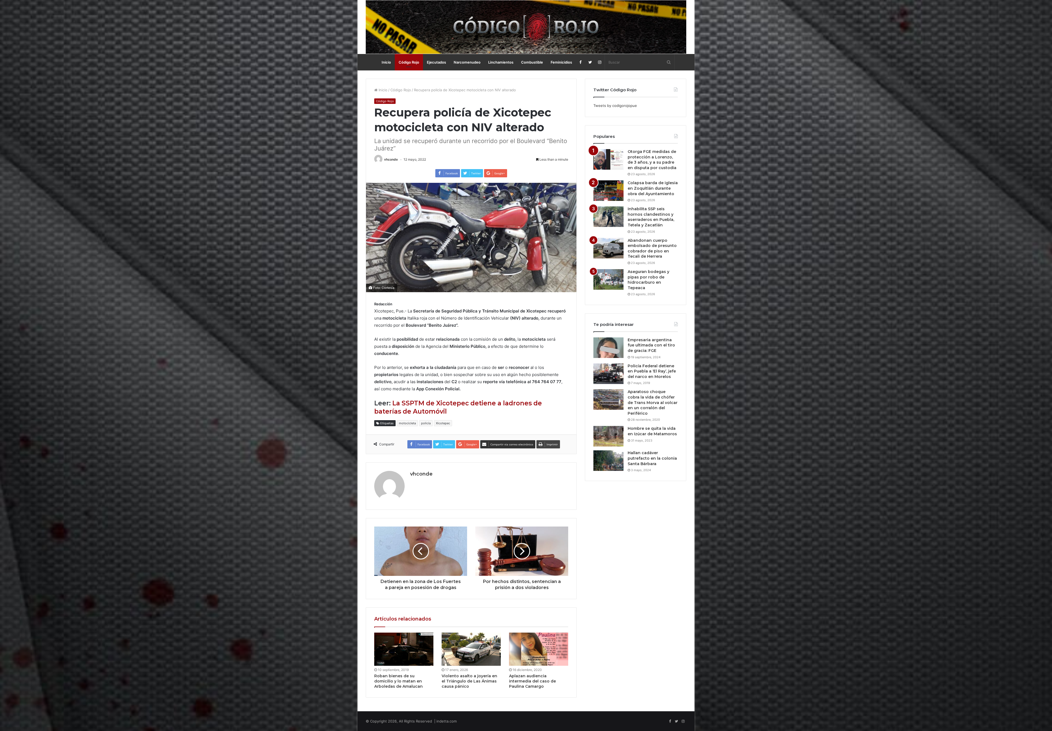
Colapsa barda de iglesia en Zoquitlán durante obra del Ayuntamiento (653, 188)
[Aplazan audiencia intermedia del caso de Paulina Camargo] (538, 649)
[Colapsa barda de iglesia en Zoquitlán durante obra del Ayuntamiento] (608, 190)
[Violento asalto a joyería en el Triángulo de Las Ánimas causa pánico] (471, 649)
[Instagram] (600, 62)
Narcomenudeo (467, 62)
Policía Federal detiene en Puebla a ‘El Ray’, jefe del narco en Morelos (652, 371)
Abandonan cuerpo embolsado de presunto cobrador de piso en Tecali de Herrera (652, 248)
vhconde (391, 159)
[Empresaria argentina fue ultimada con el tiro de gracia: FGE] (608, 347)
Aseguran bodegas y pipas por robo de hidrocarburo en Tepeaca (648, 279)
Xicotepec (443, 423)
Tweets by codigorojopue (615, 105)
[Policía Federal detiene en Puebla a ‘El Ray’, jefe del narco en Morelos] (608, 373)
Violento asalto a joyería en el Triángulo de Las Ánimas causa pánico (469, 681)
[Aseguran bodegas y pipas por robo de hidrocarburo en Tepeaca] (608, 279)
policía (426, 423)
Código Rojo (409, 62)
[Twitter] (590, 62)
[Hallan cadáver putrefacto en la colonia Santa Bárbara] (608, 460)
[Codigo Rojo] (526, 27)
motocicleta (407, 423)
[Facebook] (580, 62)
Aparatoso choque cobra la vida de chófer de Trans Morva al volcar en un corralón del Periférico (652, 402)
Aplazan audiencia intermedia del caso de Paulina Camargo (532, 681)
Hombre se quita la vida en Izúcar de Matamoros (652, 431)
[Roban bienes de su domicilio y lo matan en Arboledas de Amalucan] (403, 649)
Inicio (386, 62)
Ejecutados (436, 62)
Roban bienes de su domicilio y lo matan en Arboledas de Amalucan (398, 681)
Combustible (532, 62)
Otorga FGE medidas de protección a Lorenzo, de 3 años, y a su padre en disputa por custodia (652, 159)
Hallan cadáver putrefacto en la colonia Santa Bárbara (652, 458)
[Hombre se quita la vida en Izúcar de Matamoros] (608, 436)
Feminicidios (561, 62)
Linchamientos (500, 62)
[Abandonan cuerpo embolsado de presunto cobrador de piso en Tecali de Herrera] (608, 248)
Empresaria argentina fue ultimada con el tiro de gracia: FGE (651, 345)
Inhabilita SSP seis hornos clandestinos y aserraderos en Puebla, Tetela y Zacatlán (651, 216)
